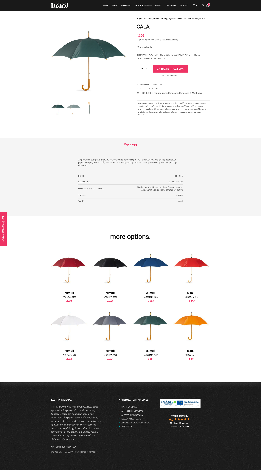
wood (180, 201)
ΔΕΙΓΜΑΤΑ (126, 426)
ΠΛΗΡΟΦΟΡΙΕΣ (129, 407)
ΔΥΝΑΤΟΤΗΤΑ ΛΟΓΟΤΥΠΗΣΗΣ (136, 422)
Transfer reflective (174, 190)
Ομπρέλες (177, 18)
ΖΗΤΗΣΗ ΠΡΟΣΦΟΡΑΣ (132, 411)
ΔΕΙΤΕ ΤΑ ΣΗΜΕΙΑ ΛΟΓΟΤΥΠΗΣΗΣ (183, 54)
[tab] (130, 144)
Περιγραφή (130, 144)
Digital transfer (144, 187)
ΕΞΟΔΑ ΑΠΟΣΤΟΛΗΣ (131, 418)
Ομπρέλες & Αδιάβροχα (161, 18)
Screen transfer (175, 187)
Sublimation (158, 190)
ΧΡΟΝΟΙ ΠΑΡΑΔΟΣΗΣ (132, 415)
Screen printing (159, 187)
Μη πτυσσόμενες (191, 18)
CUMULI (69, 293)
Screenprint (146, 190)
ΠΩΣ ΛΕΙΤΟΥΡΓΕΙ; (170, 75)
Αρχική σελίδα (143, 18)
